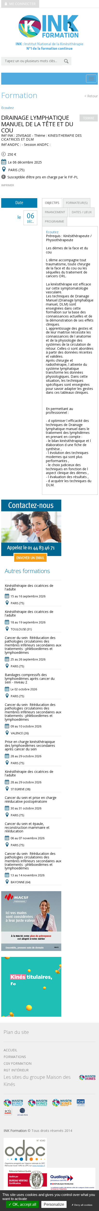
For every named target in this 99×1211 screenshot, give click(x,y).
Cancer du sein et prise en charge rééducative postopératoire (30, 799)
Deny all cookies (83, 1205)
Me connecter (22, 3)
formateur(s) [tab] (76, 203)
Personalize (54, 1204)
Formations (15, 1056)
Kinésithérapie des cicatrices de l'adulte (29, 587)
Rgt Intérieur (16, 1070)
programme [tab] (54, 221)
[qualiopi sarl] (49, 1179)
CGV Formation (17, 1063)
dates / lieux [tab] (82, 212)
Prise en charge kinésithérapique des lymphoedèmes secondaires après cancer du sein (30, 745)
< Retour (91, 96)
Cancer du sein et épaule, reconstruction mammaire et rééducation (27, 827)
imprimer (7, 185)
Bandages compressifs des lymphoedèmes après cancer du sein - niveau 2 (30, 678)
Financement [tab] (55, 212)
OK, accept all (24, 1204)
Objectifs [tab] (52, 203)
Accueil (10, 1050)
